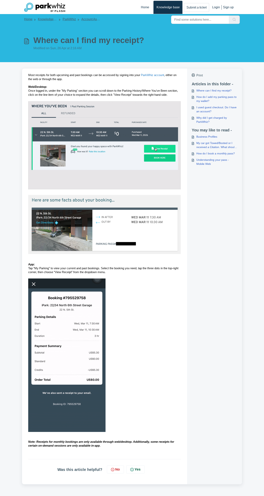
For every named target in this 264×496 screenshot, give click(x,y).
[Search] (234, 19)
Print (199, 75)
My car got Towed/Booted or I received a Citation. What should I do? (216, 145)
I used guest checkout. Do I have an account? (216, 109)
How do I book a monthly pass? (215, 153)
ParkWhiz (69, 19)
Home (145, 7)
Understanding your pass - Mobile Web (212, 161)
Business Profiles (206, 136)
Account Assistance (94, 19)
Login (216, 7)
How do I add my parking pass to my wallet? (216, 98)
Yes (138, 469)
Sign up (228, 7)
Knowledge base (168, 7)
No (117, 469)
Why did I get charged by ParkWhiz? (211, 119)
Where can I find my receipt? (214, 90)
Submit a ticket (197, 7)
